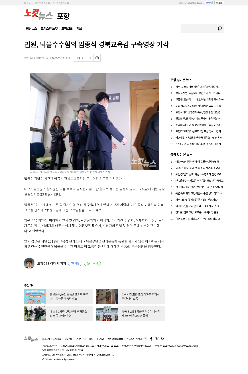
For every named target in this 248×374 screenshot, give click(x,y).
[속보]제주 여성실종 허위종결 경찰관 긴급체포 (199, 180)
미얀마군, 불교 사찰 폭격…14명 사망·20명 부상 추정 (202, 206)
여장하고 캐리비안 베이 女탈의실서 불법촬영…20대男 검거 (206, 161)
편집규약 (130, 338)
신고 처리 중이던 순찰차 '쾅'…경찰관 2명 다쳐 (199, 187)
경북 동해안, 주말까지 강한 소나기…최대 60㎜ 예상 (201, 93)
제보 (79, 28)
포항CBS (67, 28)
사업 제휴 (57, 338)
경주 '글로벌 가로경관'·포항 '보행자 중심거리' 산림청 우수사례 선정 (210, 87)
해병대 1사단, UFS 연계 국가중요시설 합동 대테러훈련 (203, 137)
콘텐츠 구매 (80, 338)
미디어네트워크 (59, 2)
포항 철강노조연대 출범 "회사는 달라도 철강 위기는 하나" (205, 106)
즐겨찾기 (28, 2)
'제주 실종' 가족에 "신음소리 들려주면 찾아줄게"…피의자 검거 (208, 168)
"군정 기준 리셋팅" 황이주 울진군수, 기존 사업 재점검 (203, 144)
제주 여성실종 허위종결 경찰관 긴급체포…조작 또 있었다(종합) (208, 200)
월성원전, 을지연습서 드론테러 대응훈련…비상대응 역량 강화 (207, 118)
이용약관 (100, 338)
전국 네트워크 (41, 2)
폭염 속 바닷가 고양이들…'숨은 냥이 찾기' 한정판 (200, 193)
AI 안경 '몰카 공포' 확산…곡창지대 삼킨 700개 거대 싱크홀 (205, 174)
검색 (220, 28)
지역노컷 (139, 338)
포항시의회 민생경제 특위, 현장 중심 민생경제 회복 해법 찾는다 (207, 112)
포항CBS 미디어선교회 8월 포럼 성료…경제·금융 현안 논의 (206, 131)
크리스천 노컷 (49, 28)
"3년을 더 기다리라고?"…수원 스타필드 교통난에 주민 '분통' (207, 219)
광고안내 (68, 338)
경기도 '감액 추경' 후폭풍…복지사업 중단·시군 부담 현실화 (206, 212)
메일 (77, 263)
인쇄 (97, 57)
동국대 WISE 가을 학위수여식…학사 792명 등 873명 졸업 (204, 125)
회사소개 (46, 338)
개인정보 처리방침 (115, 338)
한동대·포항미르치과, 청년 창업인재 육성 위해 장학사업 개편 (206, 99)
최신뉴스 (31, 28)
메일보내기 (47, 57)
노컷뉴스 (38, 14)
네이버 (94, 263)
